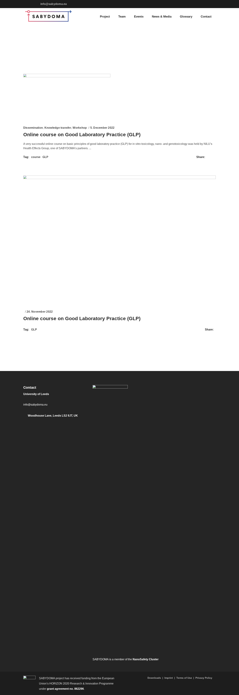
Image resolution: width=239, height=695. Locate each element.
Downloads (154, 677)
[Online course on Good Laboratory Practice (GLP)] (66, 97)
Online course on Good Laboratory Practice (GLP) (81, 134)
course (35, 157)
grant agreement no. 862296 (65, 688)
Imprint (168, 677)
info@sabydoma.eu (53, 3)
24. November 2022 (40, 311)
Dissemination (33, 127)
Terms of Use (184, 677)
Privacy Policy (203, 677)
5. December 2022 (102, 127)
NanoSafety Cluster (146, 659)
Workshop (80, 127)
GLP (45, 157)
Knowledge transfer (57, 127)
